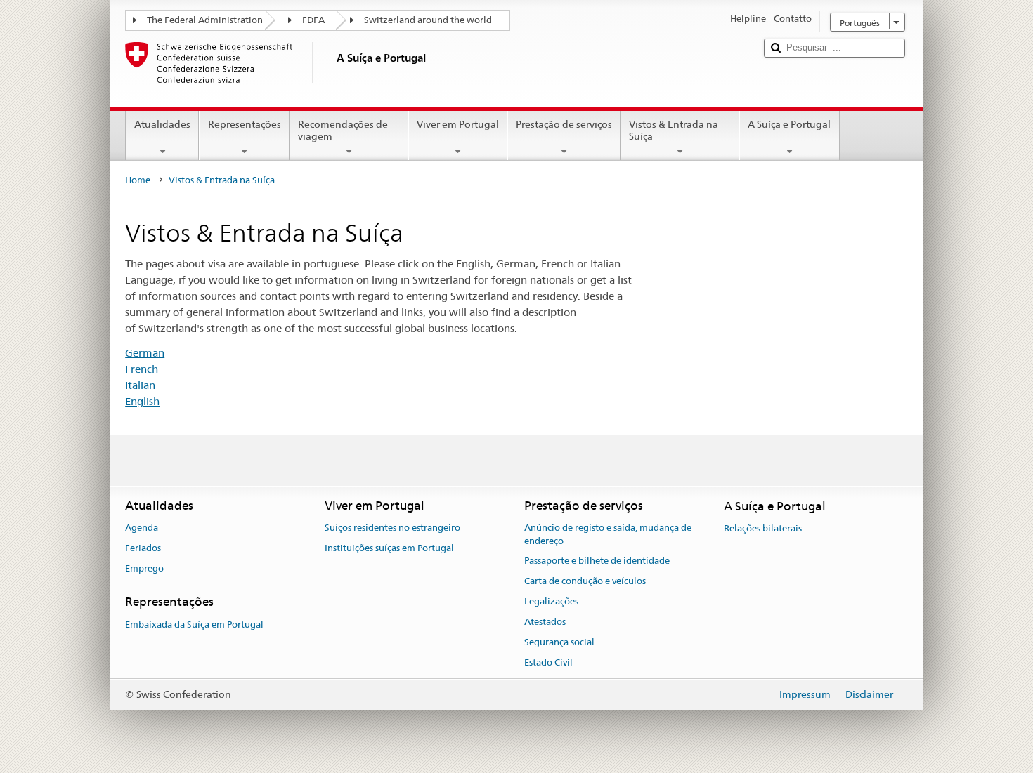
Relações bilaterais (763, 528)
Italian (140, 385)
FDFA (313, 20)
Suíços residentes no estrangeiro (392, 527)
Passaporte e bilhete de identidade (597, 561)
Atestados (545, 621)
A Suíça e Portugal (789, 124)
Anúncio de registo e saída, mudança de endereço (607, 534)
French (141, 369)
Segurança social (559, 642)
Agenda (141, 527)
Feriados (143, 548)
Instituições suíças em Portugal (389, 548)
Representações (244, 124)
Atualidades (162, 124)
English (142, 401)
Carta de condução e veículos (585, 581)
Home (137, 180)
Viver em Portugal (458, 124)
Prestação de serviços (564, 124)
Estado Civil (548, 662)
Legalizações (551, 601)
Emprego (144, 568)
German (144, 352)
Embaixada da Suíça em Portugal (194, 624)
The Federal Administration (205, 20)
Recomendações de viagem (343, 130)
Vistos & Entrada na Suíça (673, 130)
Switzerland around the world (428, 20)
